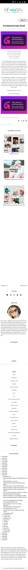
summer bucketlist (14, 438)
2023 (3, 460)
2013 (3, 533)
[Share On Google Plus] (24, 121)
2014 (3, 475)
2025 (14, 374)
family (5, 124)
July (4, 521)
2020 (3, 465)
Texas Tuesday (14, 420)
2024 (3, 458)
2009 (3, 539)
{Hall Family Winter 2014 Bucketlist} (12, 507)
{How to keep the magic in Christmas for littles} (15, 492)
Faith (14, 393)
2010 (3, 538)
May (4, 525)
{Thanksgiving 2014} (8, 513)
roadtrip (14, 435)
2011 (3, 536)
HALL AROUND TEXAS (10, 568)
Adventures (14, 377)
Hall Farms (14, 402)
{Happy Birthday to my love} (10, 481)
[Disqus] (14, 229)
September (6, 518)
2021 (3, 463)
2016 (3, 471)
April (4, 526)
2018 (3, 468)
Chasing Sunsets (14, 387)
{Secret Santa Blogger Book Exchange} (13, 500)
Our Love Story (14, 405)
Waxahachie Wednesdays (14, 432)
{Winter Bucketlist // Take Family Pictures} (13, 486)
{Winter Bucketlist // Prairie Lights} (11, 494)
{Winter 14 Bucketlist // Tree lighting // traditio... (15, 495)
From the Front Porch (14, 399)
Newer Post (5, 285)
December (5, 476)
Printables (14, 408)
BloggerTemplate (22, 568)
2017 (3, 470)
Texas (14, 414)
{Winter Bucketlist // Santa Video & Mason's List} (15, 487)
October (5, 516)
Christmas (14, 390)
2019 (3, 466)
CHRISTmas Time (14, 380)
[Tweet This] (19, 121)
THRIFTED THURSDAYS (14, 411)
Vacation (14, 426)
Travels (14, 423)
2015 (3, 473)
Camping (14, 383)
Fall (14, 396)
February (5, 530)
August (5, 520)
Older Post (23, 285)
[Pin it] (26, 121)
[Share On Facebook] (21, 121)
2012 (3, 534)
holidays (9, 124)
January (5, 531)
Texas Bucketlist (14, 417)
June (4, 523)
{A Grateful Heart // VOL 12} (10, 502)
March (4, 528)
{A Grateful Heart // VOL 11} (10, 508)
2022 (3, 461)
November (5, 515)
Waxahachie (14, 429)
